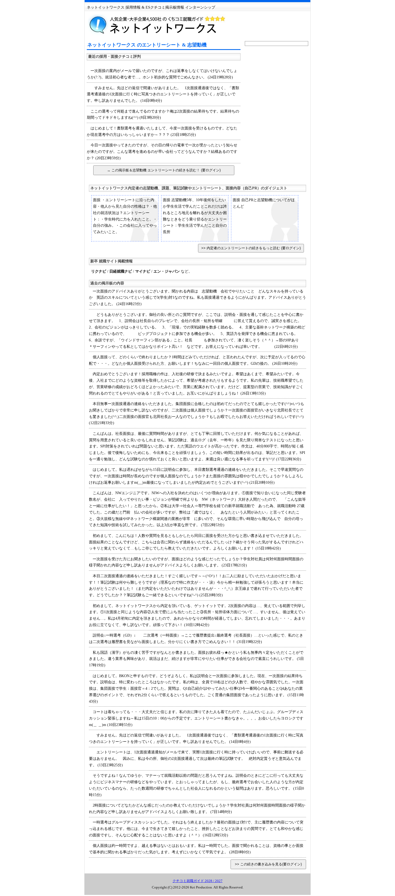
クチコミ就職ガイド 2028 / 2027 (197, 881)
